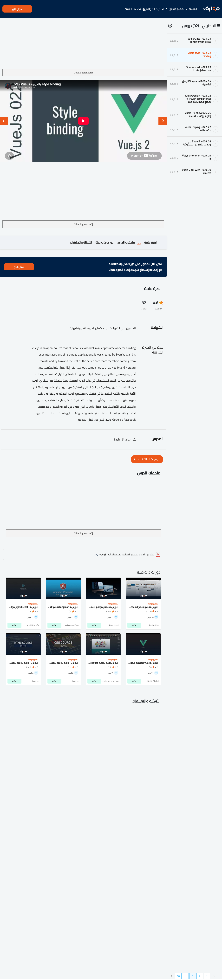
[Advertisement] (83, 44)
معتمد (134, 625)
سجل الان (17, 9)
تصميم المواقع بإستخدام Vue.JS (144, 9)
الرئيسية (193, 8)
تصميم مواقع (176, 8)
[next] (4, 121)
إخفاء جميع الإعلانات (83, 72)
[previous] (162, 121)
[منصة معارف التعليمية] (211, 9)
